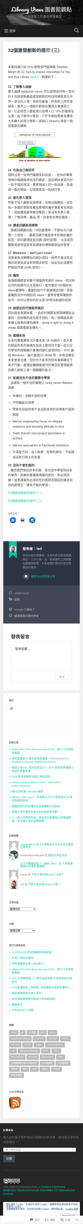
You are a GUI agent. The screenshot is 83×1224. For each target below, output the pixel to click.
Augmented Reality (20, 1038)
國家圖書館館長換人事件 (27, 993)
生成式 (56, 1069)
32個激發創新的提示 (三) (33, 50)
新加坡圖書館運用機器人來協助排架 (33, 998)
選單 (12, 31)
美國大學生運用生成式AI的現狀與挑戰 (34, 811)
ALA (43, 1032)
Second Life (47, 1057)
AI (23, 1032)
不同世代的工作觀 (22, 1010)
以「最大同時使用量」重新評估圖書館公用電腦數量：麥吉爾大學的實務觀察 (41, 819)
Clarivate (53, 1038)
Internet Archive (55, 1044)
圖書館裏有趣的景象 (26, 615)
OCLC (56, 1051)
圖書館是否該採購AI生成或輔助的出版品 (36, 806)
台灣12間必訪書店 (23, 957)
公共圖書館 (47, 1063)
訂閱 (9, 1158)
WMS (60, 1057)
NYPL (45, 1051)
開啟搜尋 (76, 30)
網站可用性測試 (57, 855)
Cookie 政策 (72, 1209)
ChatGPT (39, 1038)
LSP (13, 1051)
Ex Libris (15, 1044)
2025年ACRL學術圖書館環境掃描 (31, 952)
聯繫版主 (17, 1004)
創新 (17, 599)
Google (39, 1044)
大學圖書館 (63, 1063)
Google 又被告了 (24, 609)
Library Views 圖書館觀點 (41, 9)
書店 (25, 1069)
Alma (52, 1032)
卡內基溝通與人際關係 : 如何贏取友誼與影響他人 (41, 987)
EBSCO (65, 1038)
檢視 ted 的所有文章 (42, 576)
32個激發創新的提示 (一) (25, 493)
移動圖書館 (16, 1075)
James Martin (28, 844)
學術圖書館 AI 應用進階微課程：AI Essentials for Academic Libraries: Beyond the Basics (40, 760)
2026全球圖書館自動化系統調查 (31, 776)
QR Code (33, 1057)
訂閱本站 (8, 1130)
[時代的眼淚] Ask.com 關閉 (27, 791)
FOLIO (27, 1044)
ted (22, 884)
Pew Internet (17, 1057)
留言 (62, 676)
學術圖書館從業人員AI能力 (28, 963)
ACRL (13, 1032)
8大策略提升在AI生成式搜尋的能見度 (46, 846)
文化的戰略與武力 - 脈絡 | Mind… (39, 863)
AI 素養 (32, 1032)
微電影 (14, 1069)
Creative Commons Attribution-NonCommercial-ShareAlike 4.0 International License (39, 1190)
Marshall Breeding (29, 1051)
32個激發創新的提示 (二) (25, 501)
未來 (34, 1069)
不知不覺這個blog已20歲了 (47, 874)
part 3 (34, 77)
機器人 (45, 1069)
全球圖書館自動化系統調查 (24, 1063)
